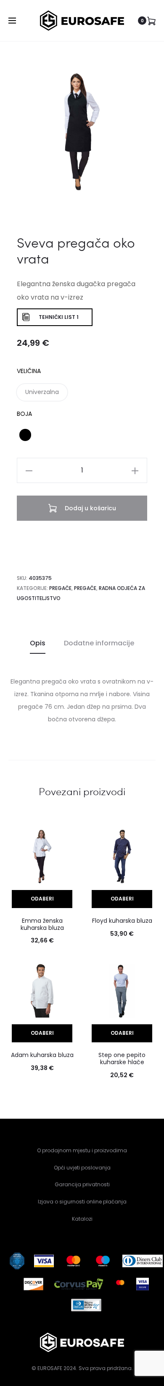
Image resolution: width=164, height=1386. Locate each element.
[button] (42, 392)
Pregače (60, 588)
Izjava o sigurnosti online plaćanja (82, 1201)
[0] (151, 20)
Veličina (29, 371)
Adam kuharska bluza (42, 1055)
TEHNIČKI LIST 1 (59, 317)
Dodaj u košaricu (89, 508)
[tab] (37, 643)
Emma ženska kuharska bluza (42, 924)
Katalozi (82, 1218)
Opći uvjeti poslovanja (82, 1167)
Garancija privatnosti (82, 1184)
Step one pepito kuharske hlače (121, 1058)
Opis (37, 643)
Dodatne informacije (99, 643)
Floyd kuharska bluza (122, 920)
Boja (24, 414)
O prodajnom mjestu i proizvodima (82, 1150)
